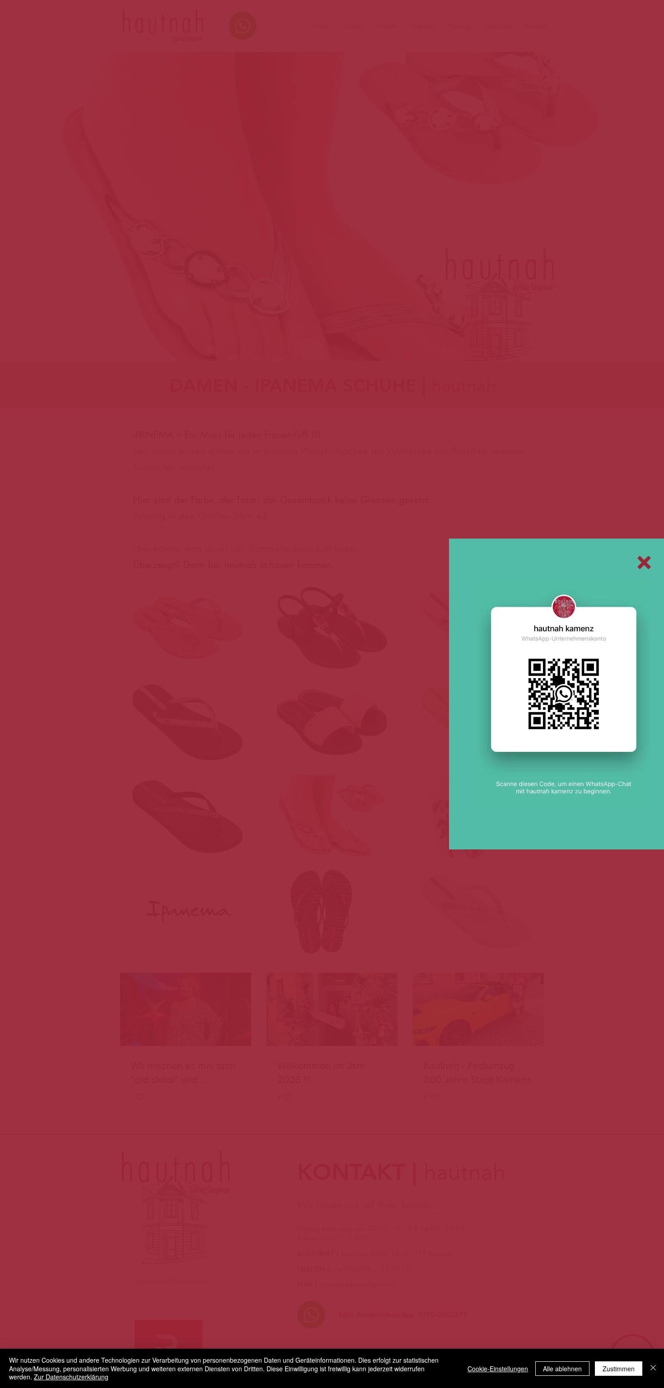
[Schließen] (653, 1368)
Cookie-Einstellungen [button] (498, 1368)
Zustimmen (619, 1368)
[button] (644, 562)
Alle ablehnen (562, 1368)
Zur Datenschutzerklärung (71, 1376)
